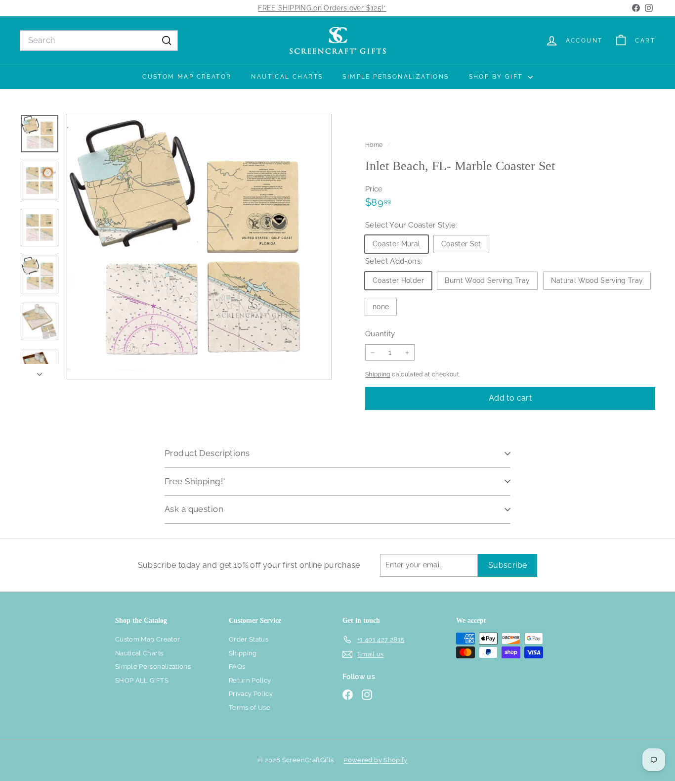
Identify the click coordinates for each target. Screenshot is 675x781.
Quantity (380, 333)
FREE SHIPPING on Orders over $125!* (322, 8)
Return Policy (250, 680)
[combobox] (99, 40)
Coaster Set (461, 244)
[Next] (39, 371)
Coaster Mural (397, 244)
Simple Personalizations (395, 76)
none (381, 307)
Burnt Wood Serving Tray (487, 280)
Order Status (248, 639)
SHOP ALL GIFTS (142, 680)
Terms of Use (249, 707)
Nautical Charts (287, 76)
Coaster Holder (398, 280)
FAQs (237, 666)
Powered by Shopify (375, 760)
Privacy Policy (251, 693)
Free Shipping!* (195, 481)
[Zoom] (199, 246)
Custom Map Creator (186, 76)
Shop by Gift (497, 76)
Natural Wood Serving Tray (597, 280)
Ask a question (194, 509)
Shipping (377, 374)
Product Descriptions (207, 453)
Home (374, 144)
